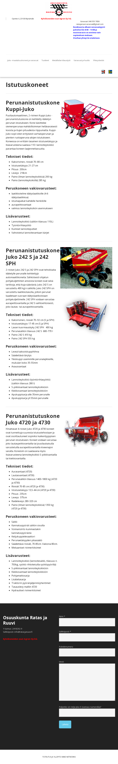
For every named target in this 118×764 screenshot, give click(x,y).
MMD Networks (69, 757)
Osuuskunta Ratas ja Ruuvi (59, 9)
